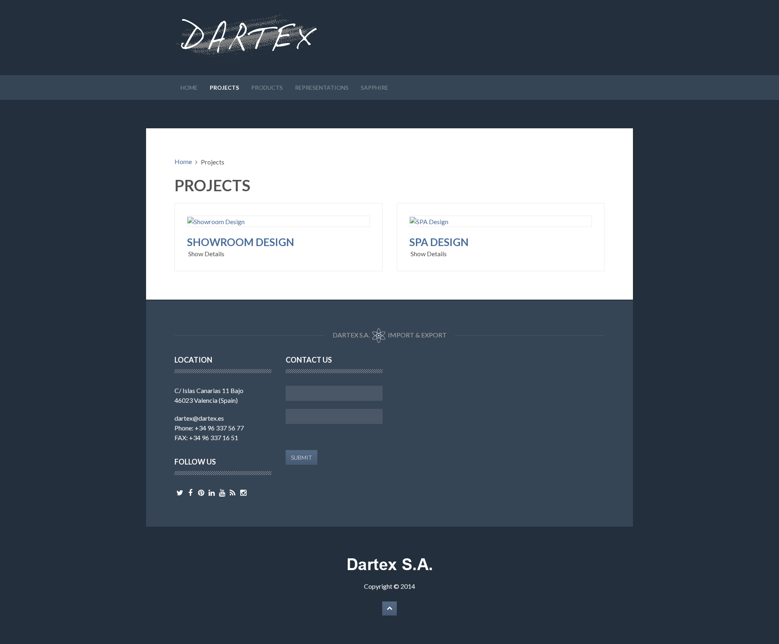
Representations (322, 87)
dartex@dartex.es (199, 418)
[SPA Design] (429, 221)
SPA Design (439, 242)
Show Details (206, 253)
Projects (224, 87)
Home (189, 87)
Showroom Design (240, 242)
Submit (301, 457)
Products (267, 87)
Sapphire (374, 87)
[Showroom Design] (216, 221)
